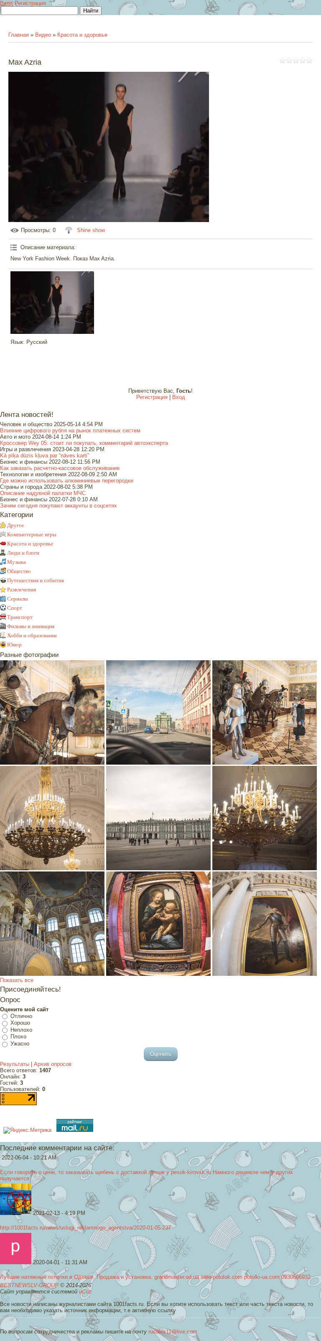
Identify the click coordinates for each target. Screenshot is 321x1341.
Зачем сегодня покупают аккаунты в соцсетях (58, 506)
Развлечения (21, 589)
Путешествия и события (35, 580)
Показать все (16, 980)
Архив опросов (52, 1064)
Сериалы (17, 599)
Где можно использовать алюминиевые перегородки (66, 480)
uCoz (85, 1291)
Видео (43, 35)
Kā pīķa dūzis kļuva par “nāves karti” (44, 455)
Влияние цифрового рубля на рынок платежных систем (70, 430)
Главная (18, 35)
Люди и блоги (23, 553)
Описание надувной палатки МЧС (43, 493)
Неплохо (21, 1030)
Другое (15, 525)
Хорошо (20, 1023)
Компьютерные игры (31, 534)
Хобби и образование (32, 635)
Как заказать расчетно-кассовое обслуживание (60, 468)
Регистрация (30, 3)
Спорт (14, 608)
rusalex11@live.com (172, 1331)
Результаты (14, 1064)
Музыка (16, 562)
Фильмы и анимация (30, 626)
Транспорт (20, 617)
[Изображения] (52, 302)
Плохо (18, 1037)
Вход (6, 3)
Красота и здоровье (82, 35)
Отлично (21, 1016)
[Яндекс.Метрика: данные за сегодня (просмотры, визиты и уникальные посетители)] (27, 1130)
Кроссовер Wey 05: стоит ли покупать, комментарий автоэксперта (84, 443)
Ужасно (19, 1043)
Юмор (14, 644)
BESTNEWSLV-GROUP (29, 1285)
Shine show (91, 230)
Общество (19, 571)
